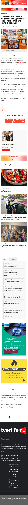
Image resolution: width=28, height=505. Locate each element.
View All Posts (6, 150)
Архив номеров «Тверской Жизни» (9, 389)
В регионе (4, 13)
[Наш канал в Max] (10, 417)
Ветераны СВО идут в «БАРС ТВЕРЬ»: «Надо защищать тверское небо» (13, 318)
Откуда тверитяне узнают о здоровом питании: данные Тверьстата (12, 265)
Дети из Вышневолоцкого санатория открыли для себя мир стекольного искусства (13, 282)
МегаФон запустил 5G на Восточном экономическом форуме (11, 304)
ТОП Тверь (15, 483)
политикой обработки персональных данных (14, 501)
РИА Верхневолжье (15, 487)
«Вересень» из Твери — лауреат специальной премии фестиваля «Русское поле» (13, 311)
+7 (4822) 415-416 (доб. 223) (14, 471)
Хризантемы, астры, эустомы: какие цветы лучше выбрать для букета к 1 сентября (13, 296)
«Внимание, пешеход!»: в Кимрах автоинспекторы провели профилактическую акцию (13, 274)
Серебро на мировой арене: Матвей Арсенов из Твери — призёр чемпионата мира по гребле (13, 289)
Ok (14, 502)
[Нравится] (2, 110)
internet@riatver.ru (14, 476)
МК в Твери (15, 485)
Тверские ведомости (15, 482)
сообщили (21, 62)
